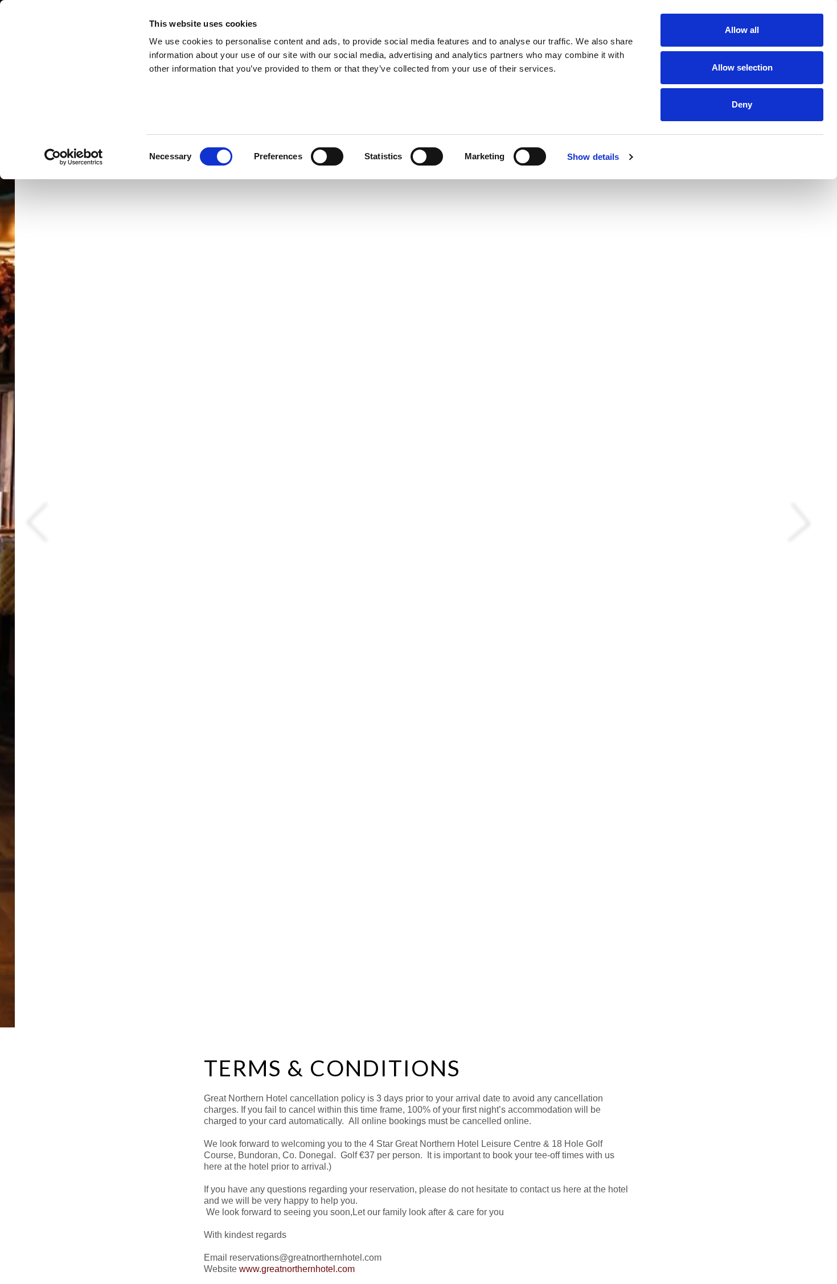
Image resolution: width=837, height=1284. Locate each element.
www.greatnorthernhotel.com (297, 1269)
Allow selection (742, 67)
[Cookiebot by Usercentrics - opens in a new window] (74, 157)
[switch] (327, 156)
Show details (593, 157)
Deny (742, 104)
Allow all (742, 30)
